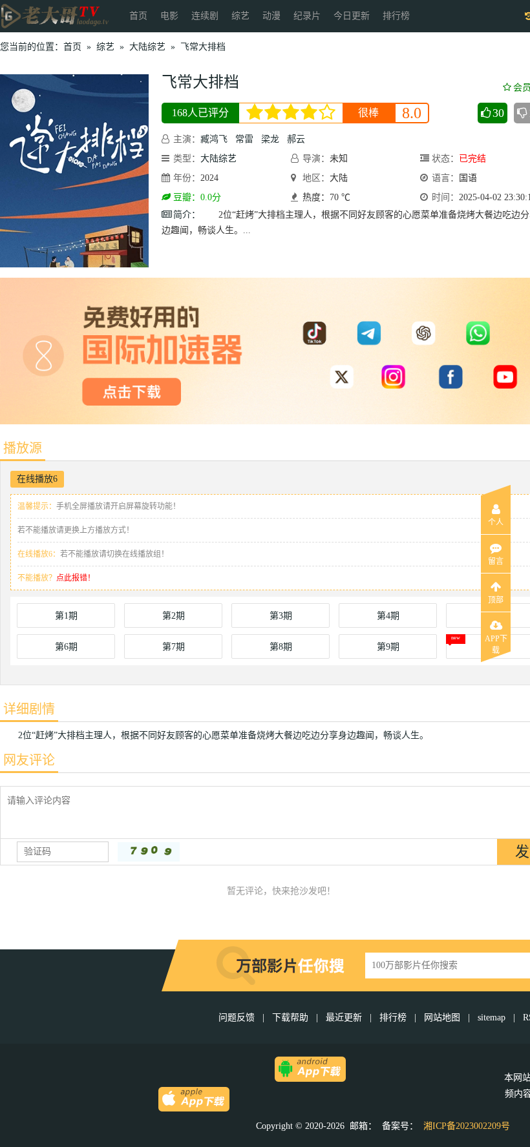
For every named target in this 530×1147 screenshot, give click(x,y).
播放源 (22, 448)
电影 (169, 16)
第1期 (66, 616)
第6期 (66, 647)
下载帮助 (290, 1017)
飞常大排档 (203, 47)
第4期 (388, 616)
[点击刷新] (149, 852)
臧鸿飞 (214, 139)
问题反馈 (237, 1017)
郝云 (296, 139)
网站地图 (442, 1017)
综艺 (240, 16)
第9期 (388, 647)
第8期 (281, 647)
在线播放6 (37, 479)
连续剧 (204, 16)
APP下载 (496, 642)
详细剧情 (29, 709)
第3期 (281, 616)
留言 (496, 561)
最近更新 (344, 1017)
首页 (138, 16)
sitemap (491, 1017)
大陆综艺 (147, 47)
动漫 (271, 16)
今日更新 (352, 16)
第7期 (173, 647)
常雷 (244, 139)
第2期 (173, 616)
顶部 (496, 599)
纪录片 (307, 16)
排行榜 (396, 16)
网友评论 (29, 760)
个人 (496, 522)
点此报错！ (75, 578)
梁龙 (270, 139)
